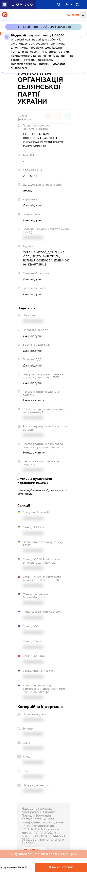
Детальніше (33, 849)
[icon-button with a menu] (83, 15)
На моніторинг (62, 867)
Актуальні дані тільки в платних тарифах (43, 854)
